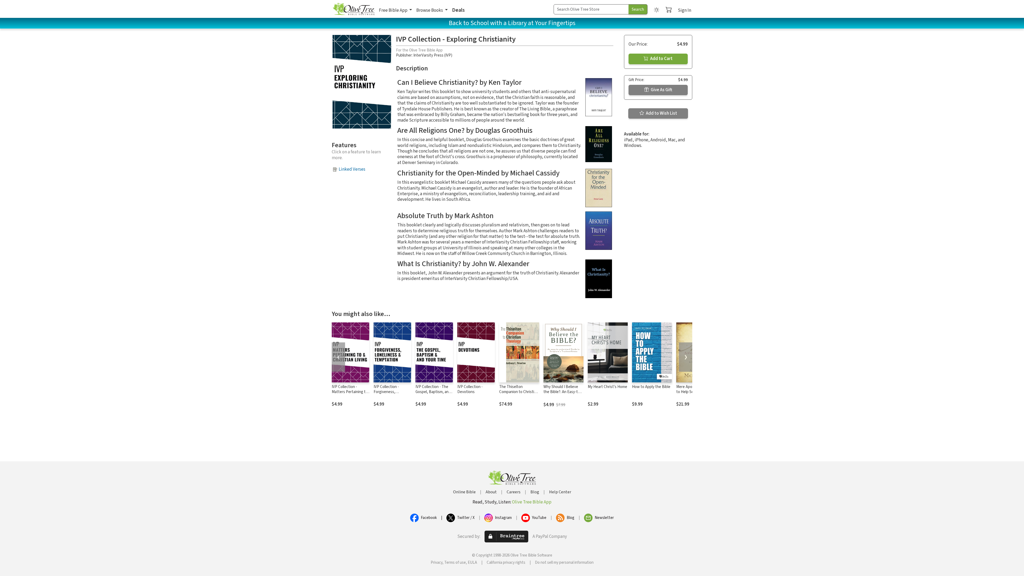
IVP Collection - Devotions (470, 389)
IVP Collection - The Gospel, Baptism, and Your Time (433, 392)
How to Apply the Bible (651, 387)
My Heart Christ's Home (607, 387)
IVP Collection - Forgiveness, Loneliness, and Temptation (387, 394)
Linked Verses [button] (352, 169)
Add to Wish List (661, 113)
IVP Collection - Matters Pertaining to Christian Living (350, 392)
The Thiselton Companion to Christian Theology (518, 392)
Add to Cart (661, 58)
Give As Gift (661, 90)
